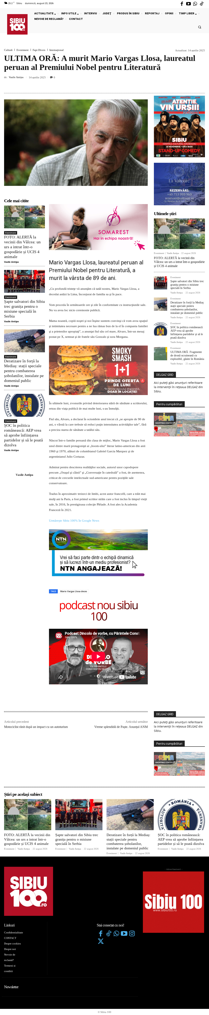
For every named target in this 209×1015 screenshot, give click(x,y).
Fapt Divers (39, 50)
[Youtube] (188, 4)
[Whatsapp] (195, 4)
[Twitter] (100, 894)
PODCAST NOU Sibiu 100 (98, 564)
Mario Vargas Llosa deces (73, 543)
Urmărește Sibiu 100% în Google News (74, 473)
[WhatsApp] (201, 83)
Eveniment (23, 50)
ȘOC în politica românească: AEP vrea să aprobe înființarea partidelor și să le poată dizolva (23, 435)
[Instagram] (132, 886)
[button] (200, 27)
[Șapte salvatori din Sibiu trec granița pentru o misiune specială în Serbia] (24, 281)
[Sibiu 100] (17, 24)
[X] (182, 83)
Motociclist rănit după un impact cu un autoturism (36, 679)
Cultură (8, 50)
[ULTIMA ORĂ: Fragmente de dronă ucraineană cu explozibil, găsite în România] (160, 353)
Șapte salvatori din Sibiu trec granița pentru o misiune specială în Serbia (187, 285)
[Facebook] (182, 4)
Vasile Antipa (16, 77)
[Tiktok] (201, 4)
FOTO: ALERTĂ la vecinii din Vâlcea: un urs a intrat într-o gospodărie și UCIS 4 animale (22, 247)
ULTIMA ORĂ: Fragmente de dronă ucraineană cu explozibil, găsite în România (187, 355)
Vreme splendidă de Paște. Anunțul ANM (121, 679)
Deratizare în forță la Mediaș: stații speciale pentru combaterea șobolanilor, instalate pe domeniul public (24, 371)
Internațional (56, 50)
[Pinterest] (191, 83)
